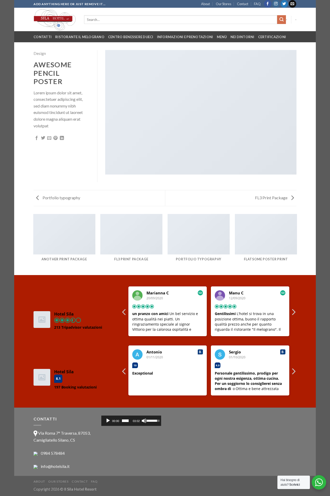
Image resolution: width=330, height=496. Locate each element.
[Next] (296, 244)
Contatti (43, 37)
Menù (222, 37)
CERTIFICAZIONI (272, 37)
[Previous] (33, 244)
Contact (242, 4)
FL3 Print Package (271, 197)
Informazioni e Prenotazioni (185, 37)
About (205, 4)
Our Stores (223, 4)
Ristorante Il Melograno (79, 37)
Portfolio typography (61, 197)
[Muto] (144, 420)
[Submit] (281, 19)
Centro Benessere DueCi (130, 37)
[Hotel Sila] (55, 19)
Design (40, 53)
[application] (131, 421)
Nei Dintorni (242, 37)
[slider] (125, 420)
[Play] (108, 420)
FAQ (257, 4)
